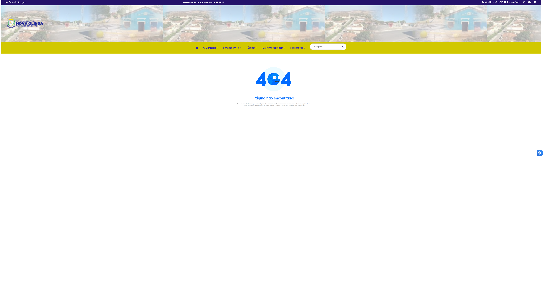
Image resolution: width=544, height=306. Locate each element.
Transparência (513, 2)
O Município (209, 48)
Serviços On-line (232, 48)
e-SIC (500, 2)
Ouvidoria (489, 2)
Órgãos (252, 48)
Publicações (296, 48)
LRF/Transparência (273, 48)
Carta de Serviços (17, 2)
